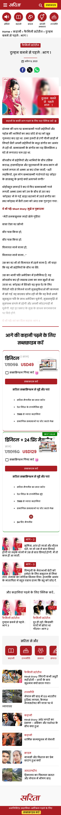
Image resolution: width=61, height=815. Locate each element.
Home (6, 31)
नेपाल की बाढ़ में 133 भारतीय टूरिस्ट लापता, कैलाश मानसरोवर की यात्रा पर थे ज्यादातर (29, 701)
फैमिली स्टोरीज (33, 31)
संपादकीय (55, 658)
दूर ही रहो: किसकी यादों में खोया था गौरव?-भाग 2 (43, 626)
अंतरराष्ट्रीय (30, 771)
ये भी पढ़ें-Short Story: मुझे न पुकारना (23, 209)
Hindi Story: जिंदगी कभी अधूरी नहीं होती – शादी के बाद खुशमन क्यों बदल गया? (41, 680)
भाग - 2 (30, 539)
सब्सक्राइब (51, 5)
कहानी (17, 31)
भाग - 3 (30, 564)
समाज (40, 658)
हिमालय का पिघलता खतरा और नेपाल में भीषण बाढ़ (39, 776)
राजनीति (26, 658)
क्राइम (27, 753)
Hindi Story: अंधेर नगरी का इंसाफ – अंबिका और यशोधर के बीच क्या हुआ (41, 723)
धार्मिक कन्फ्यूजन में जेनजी (39, 739)
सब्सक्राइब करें (31, 381)
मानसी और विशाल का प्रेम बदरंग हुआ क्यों (38, 759)
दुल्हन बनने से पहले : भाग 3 (13, 624)
